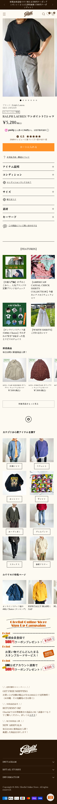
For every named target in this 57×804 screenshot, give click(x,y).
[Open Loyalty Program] (50, 797)
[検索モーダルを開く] (43, 14)
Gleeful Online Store (29, 787)
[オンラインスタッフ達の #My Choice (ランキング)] (14, 592)
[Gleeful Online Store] (28, 13)
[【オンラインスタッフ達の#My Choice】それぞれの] (14, 315)
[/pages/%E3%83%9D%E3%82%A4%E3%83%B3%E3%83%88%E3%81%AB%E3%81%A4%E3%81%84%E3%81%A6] (28, 645)
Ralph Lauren (18, 105)
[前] (4, 5)
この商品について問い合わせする (22, 226)
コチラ (32, 715)
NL (55, 606)
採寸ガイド (11, 199)
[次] (52, 5)
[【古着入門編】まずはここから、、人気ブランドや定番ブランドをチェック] (14, 267)
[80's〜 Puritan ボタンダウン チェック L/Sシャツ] (40, 370)
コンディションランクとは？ (19, 182)
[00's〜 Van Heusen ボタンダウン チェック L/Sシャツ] (14, 370)
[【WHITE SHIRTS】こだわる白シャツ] (43, 315)
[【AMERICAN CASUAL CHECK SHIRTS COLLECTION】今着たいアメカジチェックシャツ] (43, 267)
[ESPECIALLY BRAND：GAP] (40, 592)
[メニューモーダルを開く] (4, 14)
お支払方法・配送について (18, 157)
